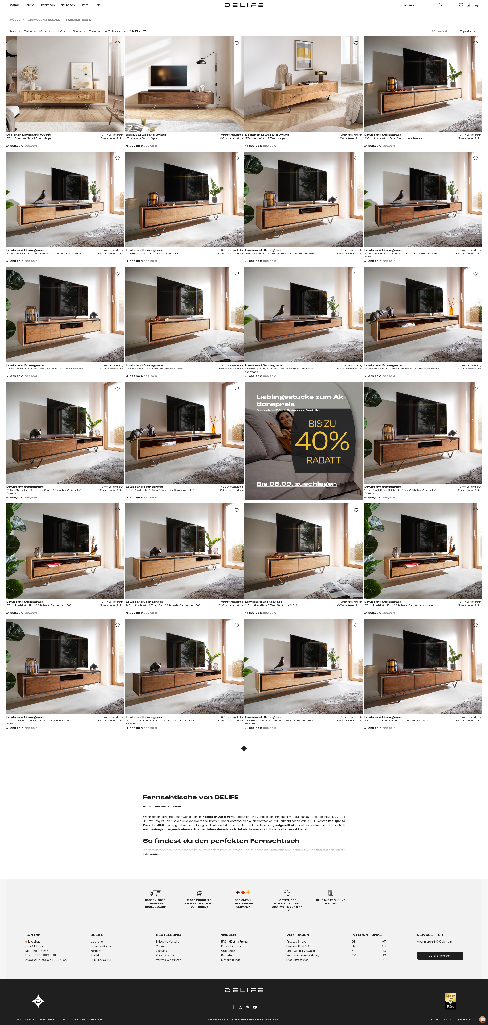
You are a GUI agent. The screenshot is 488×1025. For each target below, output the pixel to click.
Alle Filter (136, 31)
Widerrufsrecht (47, 1019)
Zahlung (161, 950)
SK (354, 960)
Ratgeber (227, 955)
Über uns (97, 941)
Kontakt (34, 935)
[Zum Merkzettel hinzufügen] (117, 43)
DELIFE (97, 935)
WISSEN (228, 935)
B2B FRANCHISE (101, 960)
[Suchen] (440, 5)
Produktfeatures (297, 960)
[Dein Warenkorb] (476, 5)
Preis (13, 31)
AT (384, 941)
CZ (354, 955)
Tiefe (92, 31)
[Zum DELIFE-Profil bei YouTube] (255, 1008)
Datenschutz (30, 1019)
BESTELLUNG (168, 935)
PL (383, 960)
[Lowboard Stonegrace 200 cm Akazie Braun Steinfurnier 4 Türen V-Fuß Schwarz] (423, 666)
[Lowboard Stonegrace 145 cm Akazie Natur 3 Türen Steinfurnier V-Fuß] (303, 551)
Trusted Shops (296, 941)
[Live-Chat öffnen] (482, 1019)
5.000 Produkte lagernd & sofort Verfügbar (199, 904)
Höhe (61, 31)
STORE (95, 955)
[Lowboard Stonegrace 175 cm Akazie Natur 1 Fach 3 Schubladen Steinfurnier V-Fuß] (65, 551)
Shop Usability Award (300, 950)
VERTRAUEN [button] (297, 935)
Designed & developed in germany (243, 904)
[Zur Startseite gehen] (244, 5)
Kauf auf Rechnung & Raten (330, 902)
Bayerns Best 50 (297, 946)
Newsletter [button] (430, 935)
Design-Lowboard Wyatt (146, 135)
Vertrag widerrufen (168, 960)
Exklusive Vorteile (167, 941)
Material (45, 31)
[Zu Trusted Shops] (450, 1001)
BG (384, 955)
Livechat (34, 941)
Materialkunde (231, 960)
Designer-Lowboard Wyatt (28, 135)
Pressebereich (231, 946)
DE (354, 941)
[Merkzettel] (461, 5)
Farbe (28, 31)
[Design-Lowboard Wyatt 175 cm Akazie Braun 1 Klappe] (184, 84)
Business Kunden (102, 946)
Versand (161, 946)
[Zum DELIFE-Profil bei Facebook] (233, 1008)
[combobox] (418, 5)
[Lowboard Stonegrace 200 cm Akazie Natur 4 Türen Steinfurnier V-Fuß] (184, 199)
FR (353, 946)
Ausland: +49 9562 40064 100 (46, 960)
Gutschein (228, 950)
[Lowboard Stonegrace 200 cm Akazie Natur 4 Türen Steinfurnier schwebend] (423, 84)
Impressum (64, 1019)
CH (384, 946)
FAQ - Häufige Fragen (235, 941)
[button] (244, 951)
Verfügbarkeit (113, 31)
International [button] (367, 935)
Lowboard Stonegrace (383, 135)
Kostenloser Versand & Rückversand (155, 904)
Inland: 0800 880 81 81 (40, 955)
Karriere (96, 950)
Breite (77, 31)
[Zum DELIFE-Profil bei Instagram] (240, 1008)
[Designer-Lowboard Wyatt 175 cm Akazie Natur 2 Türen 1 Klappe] (303, 84)
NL (353, 950)
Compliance (79, 1019)
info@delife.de (34, 946)
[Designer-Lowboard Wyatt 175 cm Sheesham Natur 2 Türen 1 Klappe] (65, 84)
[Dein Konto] (468, 5)
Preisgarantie (165, 955)
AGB (18, 1019)
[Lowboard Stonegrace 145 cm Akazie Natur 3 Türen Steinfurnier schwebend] (184, 314)
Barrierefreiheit (95, 1019)
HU (384, 950)
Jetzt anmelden (440, 955)
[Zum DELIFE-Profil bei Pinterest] (248, 1008)
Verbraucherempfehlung (303, 955)
